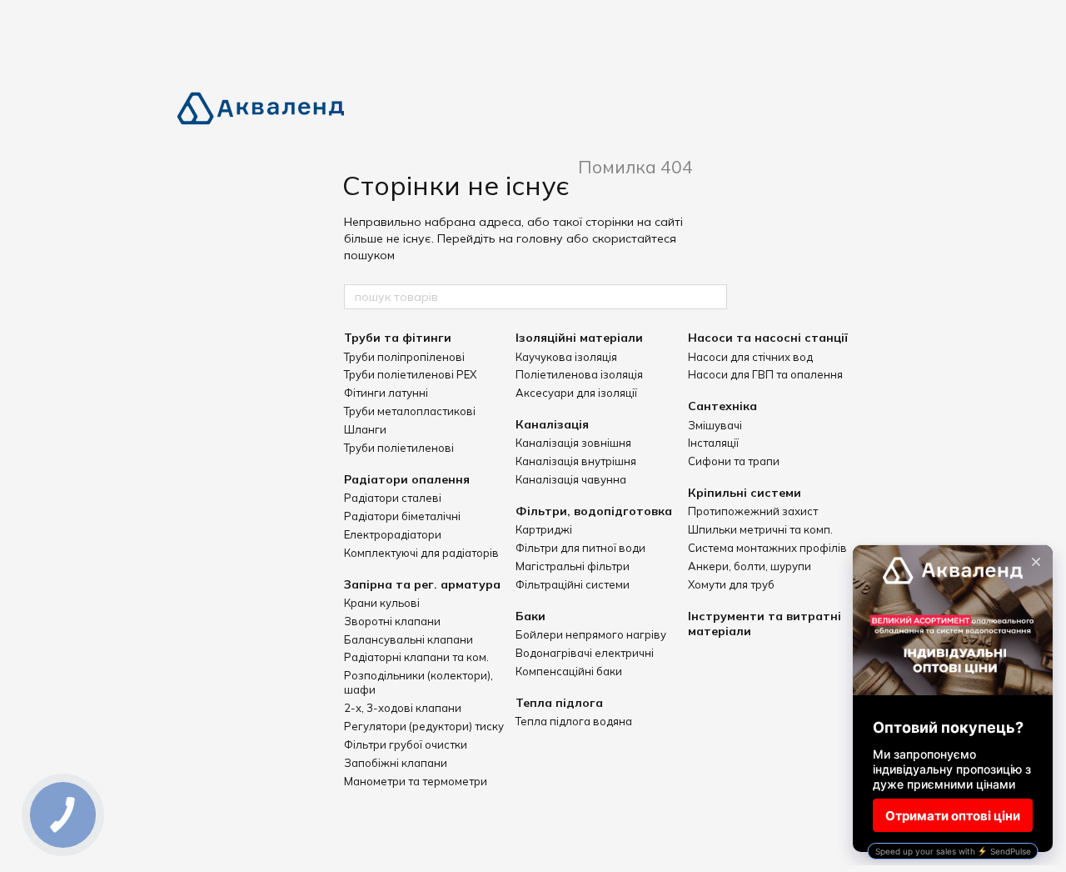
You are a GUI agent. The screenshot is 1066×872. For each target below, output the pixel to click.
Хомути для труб (731, 584)
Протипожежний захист (753, 511)
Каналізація (552, 424)
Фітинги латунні (386, 392)
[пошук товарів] (713, 296)
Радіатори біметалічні (402, 516)
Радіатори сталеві (392, 497)
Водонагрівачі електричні (585, 652)
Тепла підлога (559, 702)
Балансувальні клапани (408, 639)
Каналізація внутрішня (576, 461)
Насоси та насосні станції (768, 337)
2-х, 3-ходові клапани (402, 707)
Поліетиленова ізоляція (579, 374)
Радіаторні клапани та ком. (416, 657)
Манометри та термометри (415, 781)
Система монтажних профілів (767, 547)
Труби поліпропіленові (404, 356)
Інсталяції (713, 442)
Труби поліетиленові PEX (410, 374)
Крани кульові (382, 602)
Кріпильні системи (744, 492)
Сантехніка (722, 405)
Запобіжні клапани (395, 762)
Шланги (365, 429)
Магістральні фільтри (573, 566)
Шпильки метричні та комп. (760, 529)
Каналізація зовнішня (573, 442)
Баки (530, 616)
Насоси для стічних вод (750, 356)
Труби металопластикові (410, 411)
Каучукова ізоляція (566, 356)
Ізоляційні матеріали (579, 337)
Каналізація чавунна (571, 479)
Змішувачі (715, 425)
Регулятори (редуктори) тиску (424, 726)
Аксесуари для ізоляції (576, 392)
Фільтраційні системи (573, 584)
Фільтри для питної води (580, 547)
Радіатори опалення (407, 479)
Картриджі (544, 529)
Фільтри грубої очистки (405, 744)
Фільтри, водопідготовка (594, 511)
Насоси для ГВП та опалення (765, 374)
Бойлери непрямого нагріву (591, 634)
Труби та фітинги (397, 337)
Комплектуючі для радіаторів (421, 552)
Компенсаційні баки (569, 671)
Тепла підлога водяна (574, 721)
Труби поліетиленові (399, 447)
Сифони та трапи (734, 461)
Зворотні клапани (392, 621)
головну (539, 238)
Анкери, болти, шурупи (749, 566)
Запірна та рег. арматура (422, 584)
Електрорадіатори (392, 534)
